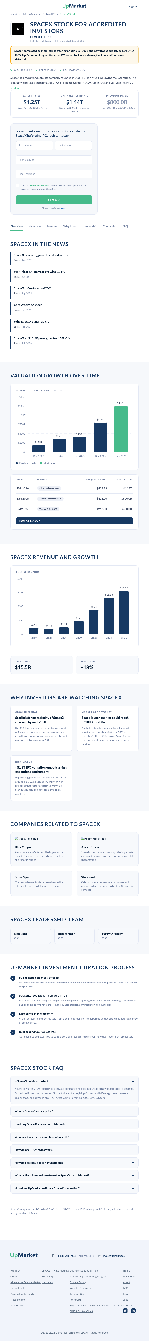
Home (126, 1270)
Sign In (133, 6)
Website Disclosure (81, 1288)
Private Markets (31, 14)
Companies (110, 226)
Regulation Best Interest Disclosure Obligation (96, 1305)
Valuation (35, 226)
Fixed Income (17, 1299)
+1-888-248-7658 (66, 1255)
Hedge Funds (17, 1288)
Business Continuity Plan (84, 1270)
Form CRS (75, 1299)
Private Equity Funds (22, 1293)
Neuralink (47, 1282)
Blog (125, 1293)
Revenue (52, 226)
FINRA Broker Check (81, 1311)
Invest (13, 14)
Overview (17, 226)
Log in (63, 207)
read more (16, 88)
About (126, 1282)
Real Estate (16, 1305)
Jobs (125, 1299)
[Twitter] (125, 1310)
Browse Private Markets (55, 1270)
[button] (12, 6)
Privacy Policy (78, 1282)
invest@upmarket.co (114, 1255)
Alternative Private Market (25, 1282)
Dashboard (129, 1276)
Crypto (14, 1276)
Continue (54, 199)
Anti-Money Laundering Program (88, 1276)
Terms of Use (77, 1293)
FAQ (125, 226)
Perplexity (47, 1276)
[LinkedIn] (133, 1310)
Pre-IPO (50, 14)
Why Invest (70, 226)
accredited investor (39, 185)
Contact (127, 1305)
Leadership (90, 226)
